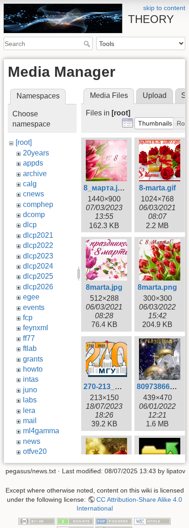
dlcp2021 (38, 235)
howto (33, 369)
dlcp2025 (38, 276)
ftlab (30, 348)
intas (31, 379)
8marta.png (157, 287)
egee (31, 297)
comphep (38, 204)
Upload (155, 95)
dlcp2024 (38, 266)
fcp (28, 317)
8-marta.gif (157, 188)
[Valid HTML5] (152, 520)
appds (33, 163)
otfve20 (35, 451)
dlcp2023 (38, 256)
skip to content (164, 7)
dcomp (34, 214)
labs (30, 400)
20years (36, 153)
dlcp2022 (38, 245)
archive (35, 174)
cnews (33, 194)
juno (30, 390)
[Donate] (75, 520)
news (31, 441)
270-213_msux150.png (122, 386)
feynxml (35, 328)
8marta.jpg (104, 287)
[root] (24, 142)
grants (33, 359)
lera (29, 410)
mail (30, 421)
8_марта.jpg (105, 188)
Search (87, 43)
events (33, 307)
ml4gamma (41, 431)
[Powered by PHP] (113, 520)
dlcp (30, 225)
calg (30, 184)
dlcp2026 (38, 287)
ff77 (29, 338)
